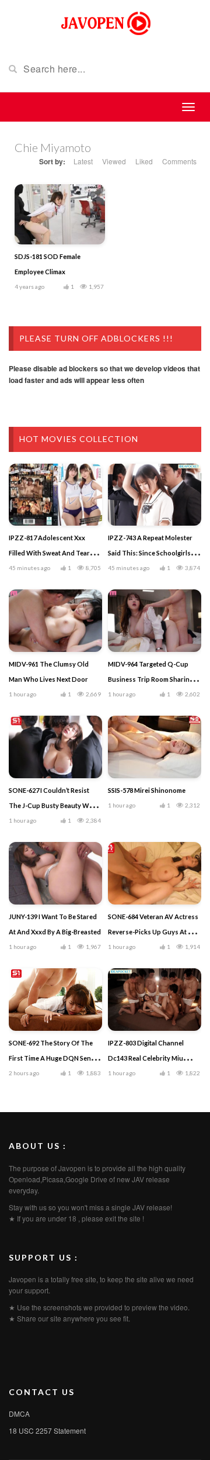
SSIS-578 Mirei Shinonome (147, 790)
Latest (83, 161)
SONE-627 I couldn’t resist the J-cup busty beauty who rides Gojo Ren (53, 805)
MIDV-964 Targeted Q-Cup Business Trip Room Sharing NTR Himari (150, 679)
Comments (179, 161)
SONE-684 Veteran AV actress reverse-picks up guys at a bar (153, 932)
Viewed (114, 161)
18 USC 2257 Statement (47, 1430)
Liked (144, 161)
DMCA (19, 1413)
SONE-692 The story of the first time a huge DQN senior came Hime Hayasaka (54, 1058)
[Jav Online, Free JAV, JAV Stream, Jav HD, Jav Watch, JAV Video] (105, 22)
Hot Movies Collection (78, 439)
